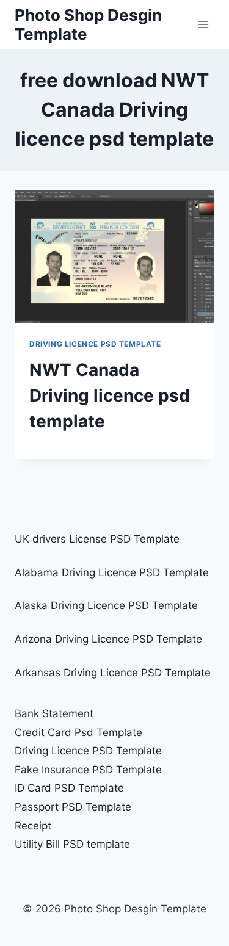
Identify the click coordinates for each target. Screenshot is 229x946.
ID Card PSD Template (69, 788)
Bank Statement (54, 713)
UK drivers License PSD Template (97, 539)
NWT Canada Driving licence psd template (109, 395)
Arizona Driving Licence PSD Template (108, 639)
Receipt (33, 826)
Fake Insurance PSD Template (88, 770)
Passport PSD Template (73, 807)
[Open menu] (203, 24)
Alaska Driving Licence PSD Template (106, 605)
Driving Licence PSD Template (95, 343)
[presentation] (114, 256)
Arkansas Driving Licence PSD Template (113, 672)
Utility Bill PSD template (72, 844)
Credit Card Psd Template (78, 732)
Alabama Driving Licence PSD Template (112, 572)
